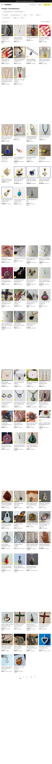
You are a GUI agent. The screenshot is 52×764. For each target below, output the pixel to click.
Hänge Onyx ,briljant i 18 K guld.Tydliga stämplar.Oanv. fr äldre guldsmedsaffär (32, 324)
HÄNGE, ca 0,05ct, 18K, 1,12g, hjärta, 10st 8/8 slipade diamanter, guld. (6, 180)
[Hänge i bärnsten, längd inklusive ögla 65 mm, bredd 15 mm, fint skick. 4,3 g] (7, 130)
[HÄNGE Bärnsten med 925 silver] (20, 660)
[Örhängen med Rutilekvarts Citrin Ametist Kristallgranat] (45, 375)
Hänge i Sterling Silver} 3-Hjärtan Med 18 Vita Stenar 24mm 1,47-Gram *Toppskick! (7, 667)
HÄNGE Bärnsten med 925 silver (19, 667)
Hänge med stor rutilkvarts (17, 302)
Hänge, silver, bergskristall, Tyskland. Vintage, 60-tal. (6, 258)
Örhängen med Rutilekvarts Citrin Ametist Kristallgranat (44, 383)
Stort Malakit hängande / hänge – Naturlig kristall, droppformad (32, 445)
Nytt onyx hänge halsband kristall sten (43, 403)
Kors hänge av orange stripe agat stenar (44, 625)
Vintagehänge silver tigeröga (18, 524)
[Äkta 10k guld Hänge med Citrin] (32, 150)
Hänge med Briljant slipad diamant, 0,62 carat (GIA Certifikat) (32, 545)
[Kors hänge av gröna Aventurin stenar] (20, 617)
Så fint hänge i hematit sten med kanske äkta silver (31, 504)
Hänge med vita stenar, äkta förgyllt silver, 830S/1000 (44, 504)
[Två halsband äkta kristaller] (20, 537)
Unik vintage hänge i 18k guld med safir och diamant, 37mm (32, 258)
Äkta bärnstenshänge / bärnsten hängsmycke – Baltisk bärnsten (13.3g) (6, 504)
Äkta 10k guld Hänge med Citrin (31, 158)
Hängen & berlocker (8, 11)
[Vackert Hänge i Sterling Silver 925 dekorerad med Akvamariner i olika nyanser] (20, 395)
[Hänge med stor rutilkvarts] (20, 295)
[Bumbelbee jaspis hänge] (32, 517)
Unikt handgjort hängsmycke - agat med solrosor (19, 324)
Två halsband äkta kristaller (18, 545)
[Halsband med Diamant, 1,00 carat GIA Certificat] (45, 537)
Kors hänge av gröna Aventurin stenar (18, 625)
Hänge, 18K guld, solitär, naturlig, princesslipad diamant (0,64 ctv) (44, 180)
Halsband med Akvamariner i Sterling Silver (6, 383)
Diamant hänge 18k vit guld (31, 200)
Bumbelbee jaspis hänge (32, 523)
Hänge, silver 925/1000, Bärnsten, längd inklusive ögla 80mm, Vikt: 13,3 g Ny (44, 60)
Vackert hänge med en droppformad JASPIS (31, 567)
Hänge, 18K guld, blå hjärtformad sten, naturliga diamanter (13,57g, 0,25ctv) (18, 180)
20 (31, 676)
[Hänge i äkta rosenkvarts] (20, 130)
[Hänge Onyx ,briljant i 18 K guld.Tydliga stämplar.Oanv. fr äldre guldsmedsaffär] (32, 316)
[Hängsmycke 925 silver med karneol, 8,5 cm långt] (7, 295)
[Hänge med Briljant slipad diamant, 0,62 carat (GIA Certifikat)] (32, 537)
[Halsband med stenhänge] (20, 251)
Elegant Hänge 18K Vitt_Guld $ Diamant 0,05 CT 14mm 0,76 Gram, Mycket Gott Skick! (19, 567)
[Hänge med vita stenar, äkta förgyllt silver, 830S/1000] (45, 496)
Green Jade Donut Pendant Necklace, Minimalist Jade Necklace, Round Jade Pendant (19, 38)
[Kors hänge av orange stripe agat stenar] (45, 617)
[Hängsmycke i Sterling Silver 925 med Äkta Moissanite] (7, 517)
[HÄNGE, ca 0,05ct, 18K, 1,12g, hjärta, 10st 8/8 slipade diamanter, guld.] (7, 172)
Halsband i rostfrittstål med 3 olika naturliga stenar (6, 647)
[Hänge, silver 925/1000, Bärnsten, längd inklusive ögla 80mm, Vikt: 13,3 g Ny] (45, 52)
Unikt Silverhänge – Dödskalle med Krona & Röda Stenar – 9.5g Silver (32, 647)
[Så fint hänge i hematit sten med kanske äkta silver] (32, 496)
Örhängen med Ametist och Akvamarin (6, 403)
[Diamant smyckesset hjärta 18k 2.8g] (32, 273)
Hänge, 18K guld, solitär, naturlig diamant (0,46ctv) (6, 200)
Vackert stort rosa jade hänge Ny (19, 80)
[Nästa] (34, 676)
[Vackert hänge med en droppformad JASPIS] (32, 559)
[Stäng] (51, 1)
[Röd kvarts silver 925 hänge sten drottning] (45, 30)
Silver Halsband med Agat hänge (18, 504)
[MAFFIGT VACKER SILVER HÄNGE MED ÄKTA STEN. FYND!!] (45, 416)
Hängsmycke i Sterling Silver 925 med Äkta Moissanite (6, 524)
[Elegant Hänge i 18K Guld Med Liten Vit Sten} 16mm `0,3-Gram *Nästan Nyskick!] (7, 617)
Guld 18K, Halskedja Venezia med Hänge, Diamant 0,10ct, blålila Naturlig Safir (31, 60)
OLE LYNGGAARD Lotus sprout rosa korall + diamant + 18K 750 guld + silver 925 (19, 158)
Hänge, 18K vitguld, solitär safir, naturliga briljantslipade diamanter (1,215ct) (32, 180)
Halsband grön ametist (44, 136)
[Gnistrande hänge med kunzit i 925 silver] (45, 517)
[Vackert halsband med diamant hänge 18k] (32, 395)
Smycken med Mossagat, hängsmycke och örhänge (32, 302)
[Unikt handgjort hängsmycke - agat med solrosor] (20, 316)
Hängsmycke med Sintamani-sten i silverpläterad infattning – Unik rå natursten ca (6, 38)
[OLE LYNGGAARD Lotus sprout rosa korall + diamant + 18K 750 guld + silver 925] (20, 150)
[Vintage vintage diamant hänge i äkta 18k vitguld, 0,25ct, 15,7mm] (20, 438)
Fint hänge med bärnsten (32, 37)
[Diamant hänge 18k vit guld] (32, 192)
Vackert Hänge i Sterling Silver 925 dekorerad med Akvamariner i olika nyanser (19, 403)
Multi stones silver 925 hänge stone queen (31, 423)
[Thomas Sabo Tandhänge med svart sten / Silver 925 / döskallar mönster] (7, 416)
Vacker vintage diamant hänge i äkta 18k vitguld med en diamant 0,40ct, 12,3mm (44, 280)
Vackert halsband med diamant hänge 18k (31, 403)
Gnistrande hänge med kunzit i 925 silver (44, 524)
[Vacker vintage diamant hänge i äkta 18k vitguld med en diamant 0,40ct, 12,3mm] (45, 273)
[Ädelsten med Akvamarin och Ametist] (32, 375)
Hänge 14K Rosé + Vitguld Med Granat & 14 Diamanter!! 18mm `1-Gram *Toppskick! (32, 625)
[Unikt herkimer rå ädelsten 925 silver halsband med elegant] (20, 416)
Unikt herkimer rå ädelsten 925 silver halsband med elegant (19, 423)
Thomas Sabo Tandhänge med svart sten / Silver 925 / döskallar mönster (6, 423)
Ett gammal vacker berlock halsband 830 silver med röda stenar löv (6, 280)
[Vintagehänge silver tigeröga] (20, 517)
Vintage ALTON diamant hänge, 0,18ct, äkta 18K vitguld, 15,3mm (44, 258)
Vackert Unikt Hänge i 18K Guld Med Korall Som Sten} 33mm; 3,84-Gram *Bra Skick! (7, 567)
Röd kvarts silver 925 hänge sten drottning (44, 38)
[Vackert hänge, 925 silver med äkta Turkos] (20, 192)
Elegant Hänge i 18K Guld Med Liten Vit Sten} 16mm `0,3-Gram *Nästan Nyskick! (7, 625)
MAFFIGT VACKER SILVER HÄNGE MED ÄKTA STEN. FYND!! (44, 423)
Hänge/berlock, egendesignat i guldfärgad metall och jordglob (44, 158)
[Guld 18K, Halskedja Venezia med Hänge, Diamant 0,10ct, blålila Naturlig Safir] (32, 52)
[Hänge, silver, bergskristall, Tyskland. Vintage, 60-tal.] (7, 251)
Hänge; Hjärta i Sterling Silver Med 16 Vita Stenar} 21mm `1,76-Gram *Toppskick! (44, 647)
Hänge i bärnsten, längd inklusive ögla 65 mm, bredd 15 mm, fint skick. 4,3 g (6, 137)
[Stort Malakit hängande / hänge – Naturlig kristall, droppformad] (32, 438)
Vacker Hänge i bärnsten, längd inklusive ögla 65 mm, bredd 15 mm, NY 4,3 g (7, 80)
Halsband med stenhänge (20, 258)
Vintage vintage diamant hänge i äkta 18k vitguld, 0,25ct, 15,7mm (19, 445)
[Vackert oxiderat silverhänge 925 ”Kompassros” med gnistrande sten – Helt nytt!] (20, 639)
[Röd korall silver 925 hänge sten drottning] (7, 438)
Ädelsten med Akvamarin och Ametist (32, 383)
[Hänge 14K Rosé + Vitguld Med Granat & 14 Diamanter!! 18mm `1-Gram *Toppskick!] (32, 617)
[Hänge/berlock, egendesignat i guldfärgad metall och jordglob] (45, 150)
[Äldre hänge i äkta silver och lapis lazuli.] (7, 150)
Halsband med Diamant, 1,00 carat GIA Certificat (44, 545)
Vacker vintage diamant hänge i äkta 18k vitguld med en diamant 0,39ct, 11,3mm (6, 324)
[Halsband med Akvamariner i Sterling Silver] (7, 375)
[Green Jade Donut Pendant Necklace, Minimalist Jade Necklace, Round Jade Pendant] (20, 30)
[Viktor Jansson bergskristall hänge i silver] (7, 537)
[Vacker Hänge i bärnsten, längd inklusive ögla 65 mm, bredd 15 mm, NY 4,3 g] (7, 73)
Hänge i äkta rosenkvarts (19, 136)
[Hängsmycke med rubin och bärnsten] (45, 295)
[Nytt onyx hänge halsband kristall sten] (45, 395)
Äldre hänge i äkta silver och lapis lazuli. (6, 158)
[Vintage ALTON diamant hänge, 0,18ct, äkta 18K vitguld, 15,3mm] (45, 251)
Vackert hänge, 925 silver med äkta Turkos (19, 200)
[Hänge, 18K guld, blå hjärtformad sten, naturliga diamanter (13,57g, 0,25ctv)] (20, 172)
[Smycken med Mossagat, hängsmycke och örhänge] (32, 295)
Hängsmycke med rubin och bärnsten (44, 302)
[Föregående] (18, 676)
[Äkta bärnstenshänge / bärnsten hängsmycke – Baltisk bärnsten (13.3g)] (7, 496)
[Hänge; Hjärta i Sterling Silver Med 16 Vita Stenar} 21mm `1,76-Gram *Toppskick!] (45, 639)
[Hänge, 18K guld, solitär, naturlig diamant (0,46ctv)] (7, 192)
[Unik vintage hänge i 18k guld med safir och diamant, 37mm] (32, 251)
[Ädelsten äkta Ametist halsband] (20, 375)
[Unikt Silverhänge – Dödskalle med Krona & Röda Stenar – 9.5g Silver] (32, 639)
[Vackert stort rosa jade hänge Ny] (20, 73)
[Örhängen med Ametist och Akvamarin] (7, 395)
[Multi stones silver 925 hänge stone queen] (32, 416)
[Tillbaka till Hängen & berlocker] (2, 12)
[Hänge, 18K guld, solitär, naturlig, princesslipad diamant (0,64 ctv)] (45, 172)
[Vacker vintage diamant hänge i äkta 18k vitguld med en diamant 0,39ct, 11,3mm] (7, 316)
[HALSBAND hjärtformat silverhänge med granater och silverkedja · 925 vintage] (20, 273)
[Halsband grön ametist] (45, 130)
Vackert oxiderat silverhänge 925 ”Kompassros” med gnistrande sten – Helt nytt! (19, 647)
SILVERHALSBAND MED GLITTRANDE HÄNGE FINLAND (31, 137)
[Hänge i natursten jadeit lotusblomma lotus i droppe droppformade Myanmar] (20, 52)
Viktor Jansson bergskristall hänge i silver (5, 545)
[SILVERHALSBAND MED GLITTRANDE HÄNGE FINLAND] (32, 130)
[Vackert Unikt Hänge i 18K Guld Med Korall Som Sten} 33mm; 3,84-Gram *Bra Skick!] (7, 559)
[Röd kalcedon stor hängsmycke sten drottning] (7, 52)
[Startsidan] (7, 4)
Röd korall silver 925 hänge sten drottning (6, 445)
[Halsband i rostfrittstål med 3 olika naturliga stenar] (7, 639)
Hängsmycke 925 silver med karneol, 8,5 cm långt (6, 302)
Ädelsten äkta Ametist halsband (19, 383)
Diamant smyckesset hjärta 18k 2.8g (31, 280)
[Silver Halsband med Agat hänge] (20, 496)
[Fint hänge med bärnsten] (32, 30)
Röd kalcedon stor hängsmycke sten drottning (5, 60)
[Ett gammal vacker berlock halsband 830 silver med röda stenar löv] (7, 273)
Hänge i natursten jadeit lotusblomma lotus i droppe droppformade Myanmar (19, 60)
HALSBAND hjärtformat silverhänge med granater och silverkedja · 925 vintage (19, 280)
